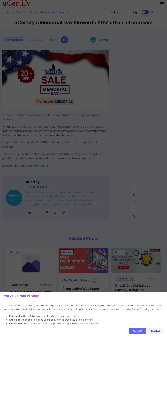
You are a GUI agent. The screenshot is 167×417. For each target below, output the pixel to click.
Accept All (137, 331)
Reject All (155, 331)
